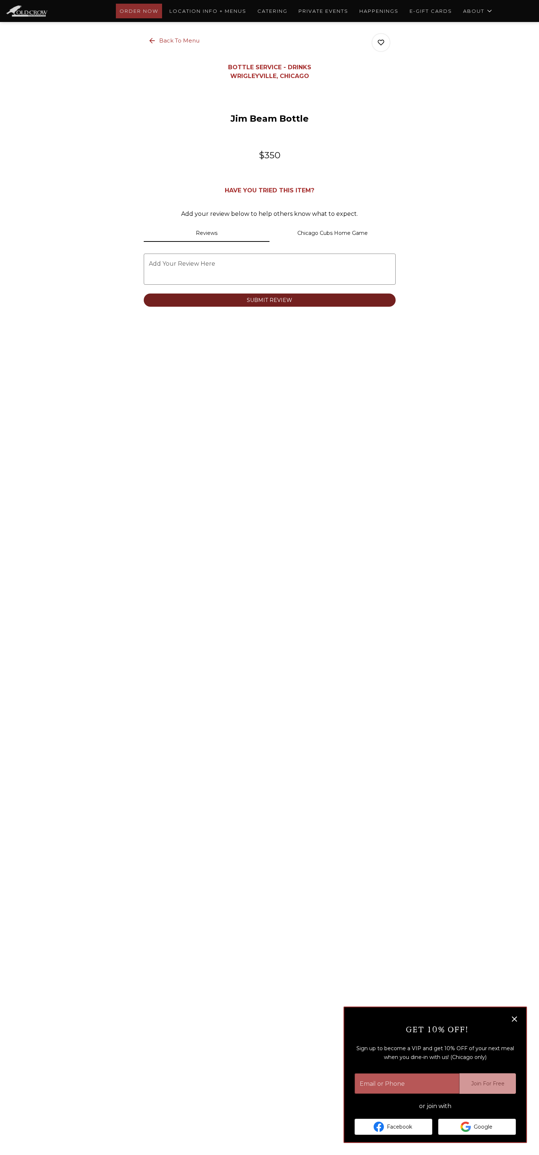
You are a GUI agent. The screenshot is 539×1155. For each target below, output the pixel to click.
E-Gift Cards (431, 11)
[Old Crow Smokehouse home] (39, 11)
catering (272, 11)
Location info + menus (207, 11)
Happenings (379, 11)
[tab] (207, 233)
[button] (478, 11)
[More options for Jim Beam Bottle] (381, 42)
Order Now (139, 11)
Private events (323, 11)
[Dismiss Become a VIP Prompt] (514, 1019)
